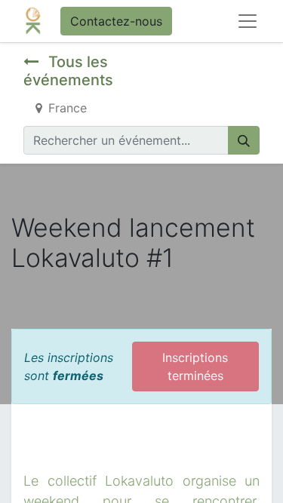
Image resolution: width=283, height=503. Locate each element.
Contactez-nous (116, 21)
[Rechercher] (244, 140)
